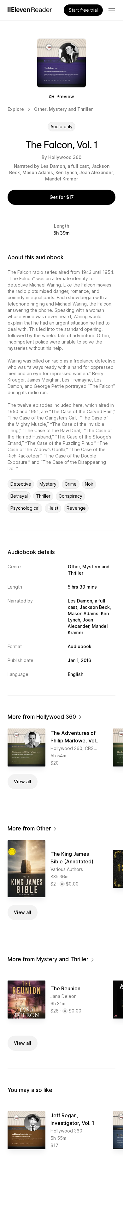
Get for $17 (62, 197)
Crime (71, 484)
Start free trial (83, 10)
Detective (20, 484)
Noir (89, 484)
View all (22, 781)
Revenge (76, 508)
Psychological (24, 508)
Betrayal (19, 496)
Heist (53, 508)
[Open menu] (111, 10)
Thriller (43, 496)
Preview (65, 96)
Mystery (47, 484)
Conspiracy (70, 496)
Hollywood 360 (64, 157)
